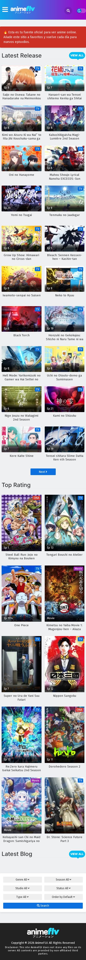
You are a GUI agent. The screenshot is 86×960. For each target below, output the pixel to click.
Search (44, 905)
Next (42, 471)
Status (62, 888)
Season (62, 879)
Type (21, 897)
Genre (21, 879)
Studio (21, 888)
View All (77, 55)
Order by (62, 897)
